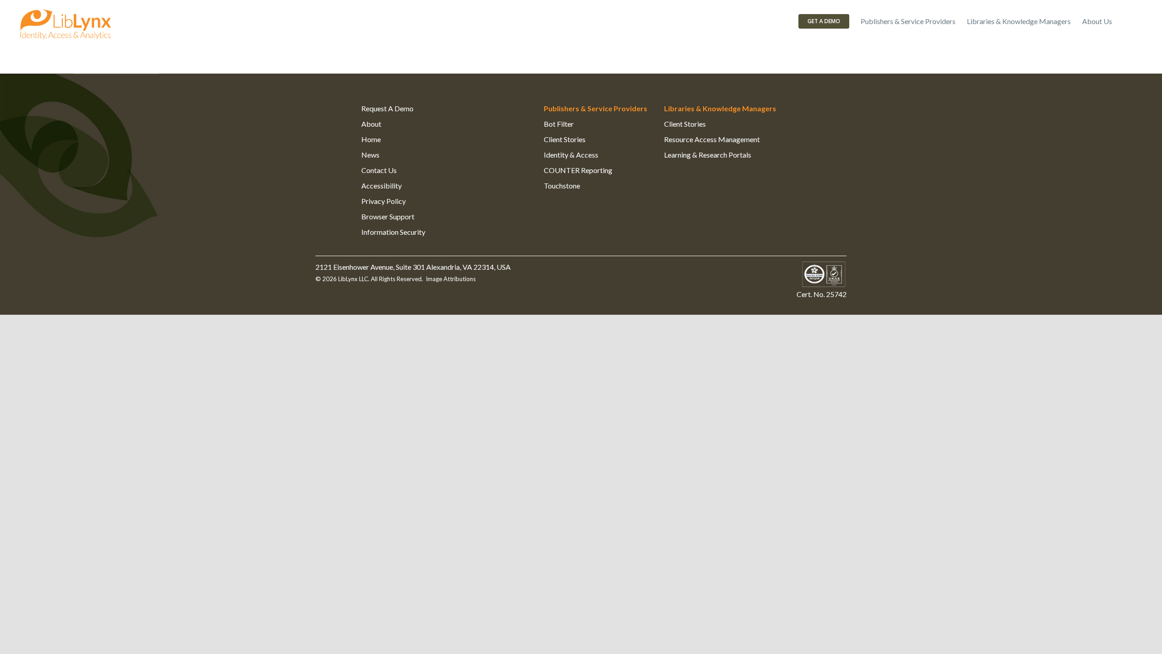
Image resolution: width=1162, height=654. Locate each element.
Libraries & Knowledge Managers (720, 108)
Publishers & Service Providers (595, 108)
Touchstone (562, 185)
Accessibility (381, 185)
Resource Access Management (712, 139)
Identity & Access (571, 154)
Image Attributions (451, 278)
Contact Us (379, 170)
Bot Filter (559, 123)
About (371, 123)
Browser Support (387, 216)
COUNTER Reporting (578, 170)
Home (371, 139)
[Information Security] (824, 267)
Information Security (393, 232)
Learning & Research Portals (707, 154)
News (370, 154)
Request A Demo (387, 108)
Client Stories (565, 139)
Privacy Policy (383, 201)
